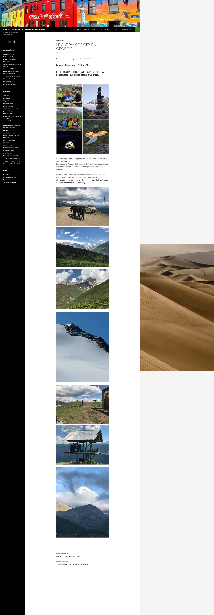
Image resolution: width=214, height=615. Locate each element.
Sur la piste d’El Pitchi (9, 69)
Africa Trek (6, 98)
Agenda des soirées (90, 29)
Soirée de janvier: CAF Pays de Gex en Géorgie (72, 563)
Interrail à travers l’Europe (11, 79)
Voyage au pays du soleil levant (12, 76)
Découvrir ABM (74, 29)
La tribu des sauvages (9, 133)
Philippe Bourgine (8, 150)
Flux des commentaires (10, 180)
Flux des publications (9, 177)
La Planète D (6, 130)
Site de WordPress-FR (9, 182)
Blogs (115, 29)
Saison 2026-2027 (8, 54)
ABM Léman (75, 53)
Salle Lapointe (105, 29)
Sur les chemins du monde (10, 156)
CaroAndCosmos (8, 103)
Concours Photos (126, 29)
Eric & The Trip (7, 113)
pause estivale (7, 81)
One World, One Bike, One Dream (68, 555)
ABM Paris (6, 95)
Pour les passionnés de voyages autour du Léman (24, 29)
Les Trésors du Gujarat (9, 57)
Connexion (6, 174)
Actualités (60, 41)
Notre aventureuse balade (10, 147)
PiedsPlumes (7, 153)
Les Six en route (7, 145)
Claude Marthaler (8, 106)
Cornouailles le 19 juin (9, 84)
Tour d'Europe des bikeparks (11, 158)
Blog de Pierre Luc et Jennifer (11, 101)
